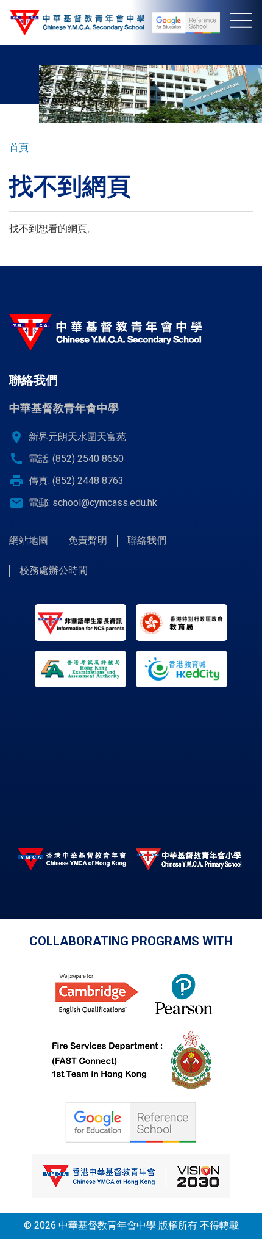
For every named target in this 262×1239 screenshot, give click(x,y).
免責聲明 (87, 540)
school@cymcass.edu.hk (104, 502)
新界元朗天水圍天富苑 (77, 436)
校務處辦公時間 (53, 570)
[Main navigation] (246, 22)
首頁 (19, 147)
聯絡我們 (146, 540)
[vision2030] (131, 1176)
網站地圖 (28, 540)
